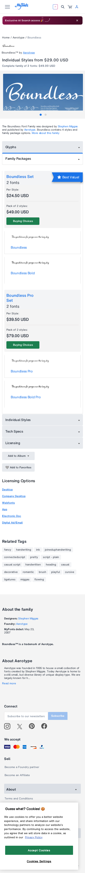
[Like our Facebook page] (46, 726)
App (4, 509)
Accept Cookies (39, 850)
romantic (28, 572)
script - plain (51, 557)
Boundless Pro (22, 371)
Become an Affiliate (17, 775)
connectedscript (14, 557)
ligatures (9, 579)
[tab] (40, 115)
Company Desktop (14, 496)
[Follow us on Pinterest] (33, 726)
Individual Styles (18, 419)
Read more (9, 683)
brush (42, 572)
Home (6, 37)
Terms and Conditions (19, 798)
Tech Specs (14, 431)
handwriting (23, 549)
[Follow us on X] (21, 726)
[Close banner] (77, 20)
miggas (25, 579)
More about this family (45, 133)
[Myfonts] (22, 8)
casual (65, 564)
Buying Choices (23, 221)
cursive (69, 572)
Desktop (7, 489)
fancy (7, 549)
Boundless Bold (23, 273)
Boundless (19, 247)
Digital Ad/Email (12, 523)
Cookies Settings (39, 861)
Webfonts (8, 503)
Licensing (12, 442)
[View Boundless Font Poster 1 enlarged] (43, 94)
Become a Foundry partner (22, 767)
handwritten (33, 564)
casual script (12, 564)
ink (38, 549)
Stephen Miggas (68, 126)
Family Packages (18, 158)
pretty (34, 557)
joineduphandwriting (58, 549)
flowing (39, 579)
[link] (70, 6)
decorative (11, 572)
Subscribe (57, 716)
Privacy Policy (33, 837)
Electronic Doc (11, 516)
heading (51, 564)
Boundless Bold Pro (26, 397)
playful (55, 572)
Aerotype (19, 37)
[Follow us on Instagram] (8, 726)
